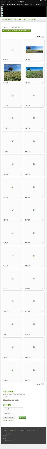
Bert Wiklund (12, 2)
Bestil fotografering (33, 4)
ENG (45, 0)
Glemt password (8, 420)
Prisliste (20, 4)
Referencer (11, 4)
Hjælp (16, 400)
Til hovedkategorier (8, 400)
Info (2, 4)
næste (38, 36)
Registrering (9, 417)
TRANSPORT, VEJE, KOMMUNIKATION (17, 30)
